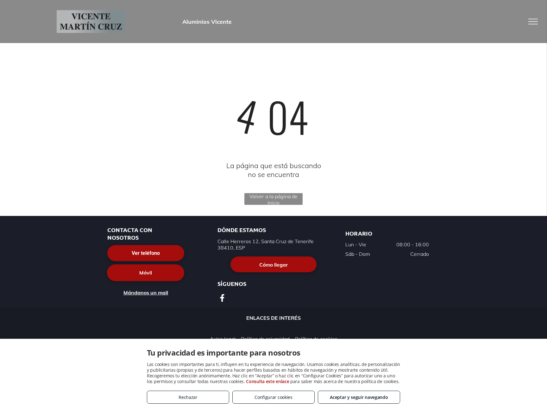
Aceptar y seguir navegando (359, 397)
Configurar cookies (273, 397)
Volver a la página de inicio (273, 199)
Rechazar (188, 397)
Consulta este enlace (267, 381)
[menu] (533, 21)
